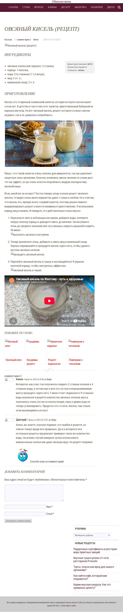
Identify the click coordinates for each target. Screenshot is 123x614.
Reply (49, 379)
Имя (49, 506)
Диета (111, 7)
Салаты (13, 7)
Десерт (65, 7)
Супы (26, 7)
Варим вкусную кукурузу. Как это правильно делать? (92, 586)
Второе (39, 7)
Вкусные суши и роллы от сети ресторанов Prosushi (91, 559)
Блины (52, 7)
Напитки (97, 7)
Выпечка (80, 7)
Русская (8, 39)
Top (115, 606)
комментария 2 (24, 39)
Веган (35, 39)
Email (50, 513)
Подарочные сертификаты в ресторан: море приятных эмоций (95, 550)
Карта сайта (71, 605)
